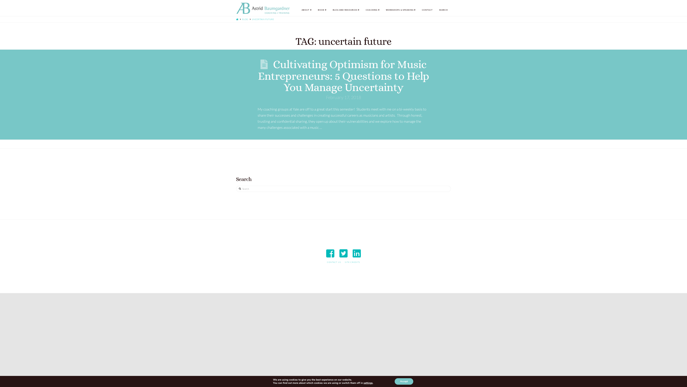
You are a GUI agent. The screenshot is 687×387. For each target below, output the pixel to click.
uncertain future (263, 19)
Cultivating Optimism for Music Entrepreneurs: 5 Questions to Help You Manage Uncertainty (343, 76)
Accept (404, 381)
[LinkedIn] (357, 253)
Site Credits (352, 262)
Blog (245, 19)
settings (368, 383)
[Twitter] (343, 253)
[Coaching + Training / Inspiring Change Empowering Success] (263, 8)
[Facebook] (330, 253)
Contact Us (334, 262)
